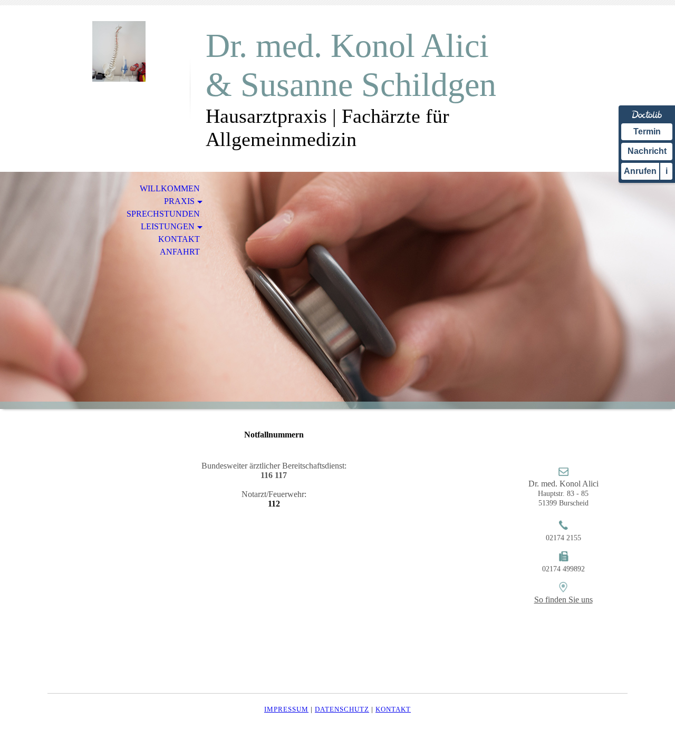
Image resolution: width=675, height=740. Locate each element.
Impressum (286, 709)
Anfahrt (180, 251)
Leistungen (168, 226)
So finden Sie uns (563, 599)
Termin (647, 131)
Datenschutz (342, 709)
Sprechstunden (163, 213)
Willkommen (170, 188)
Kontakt (179, 239)
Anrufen (640, 171)
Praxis (179, 201)
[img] (118, 51)
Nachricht (647, 151)
